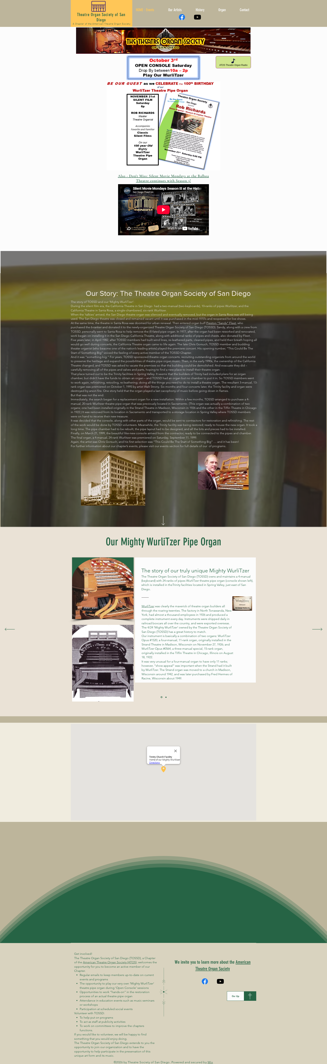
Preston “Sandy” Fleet (221, 323)
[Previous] (10, 629)
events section (169, 446)
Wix (210, 1062)
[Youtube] (197, 17)
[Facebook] (182, 17)
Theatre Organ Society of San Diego (101, 17)
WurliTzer (148, 606)
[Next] (317, 629)
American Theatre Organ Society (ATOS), (110, 962)
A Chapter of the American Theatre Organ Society (102, 24)
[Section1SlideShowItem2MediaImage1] (166, 697)
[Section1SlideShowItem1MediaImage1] (161, 697)
